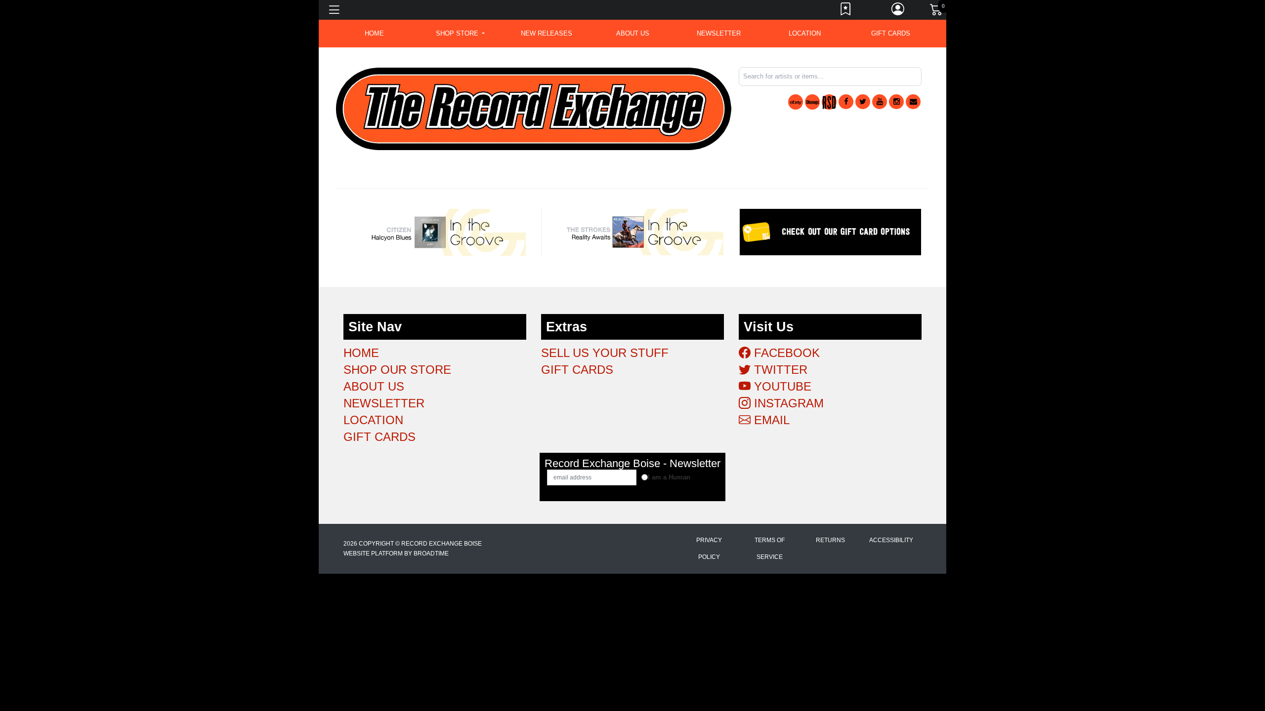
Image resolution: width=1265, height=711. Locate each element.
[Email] (913, 101)
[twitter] (862, 101)
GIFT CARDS (890, 33)
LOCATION (805, 33)
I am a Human (669, 477)
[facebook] (846, 101)
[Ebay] (795, 102)
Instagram (787, 403)
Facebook (785, 352)
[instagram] (896, 101)
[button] (460, 33)
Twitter (779, 369)
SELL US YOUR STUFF (605, 352)
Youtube (781, 386)
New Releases (546, 33)
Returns (830, 540)
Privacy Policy (709, 548)
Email (770, 420)
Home (361, 352)
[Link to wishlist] (846, 11)
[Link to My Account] (898, 11)
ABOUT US (632, 33)
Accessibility (891, 540)
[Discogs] (812, 102)
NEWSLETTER (719, 33)
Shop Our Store (397, 369)
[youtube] (879, 101)
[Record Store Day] (829, 102)
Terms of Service (770, 548)
